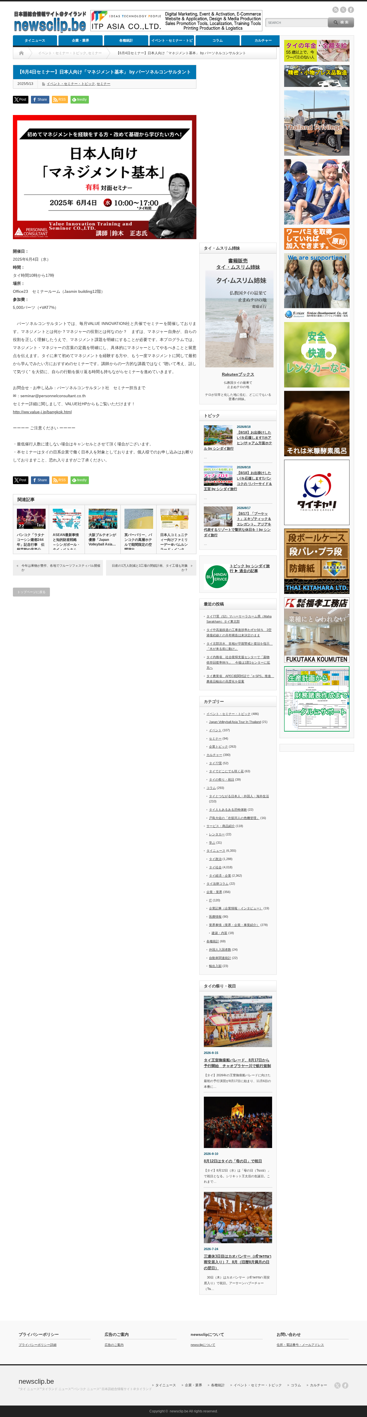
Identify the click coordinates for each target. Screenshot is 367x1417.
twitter (343, 10)
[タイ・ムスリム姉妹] (239, 365)
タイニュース (35, 40)
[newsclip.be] (50, 32)
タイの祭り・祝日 (221, 779)
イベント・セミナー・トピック (172, 42)
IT (210, 900)
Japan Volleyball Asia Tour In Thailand (235, 722)
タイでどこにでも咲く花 (226, 771)
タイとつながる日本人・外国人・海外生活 (239, 796)
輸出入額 (215, 966)
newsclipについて (203, 1344)
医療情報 (215, 916)
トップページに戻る (31, 592)
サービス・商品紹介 (220, 826)
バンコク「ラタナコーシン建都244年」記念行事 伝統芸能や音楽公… (30, 542)
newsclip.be (36, 1381)
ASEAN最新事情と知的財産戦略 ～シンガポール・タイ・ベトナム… (66, 542)
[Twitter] (337, 1385)
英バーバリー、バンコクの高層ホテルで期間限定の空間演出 (138, 542)
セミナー (103, 84)
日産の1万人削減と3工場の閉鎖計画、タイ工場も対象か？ (150, 568)
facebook (351, 10)
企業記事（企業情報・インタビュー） (236, 908)
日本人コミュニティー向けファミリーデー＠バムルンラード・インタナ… (174, 544)
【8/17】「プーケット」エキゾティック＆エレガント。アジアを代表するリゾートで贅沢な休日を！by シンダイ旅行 (237, 524)
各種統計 (126, 40)
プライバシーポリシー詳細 (37, 1344)
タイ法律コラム (217, 883)
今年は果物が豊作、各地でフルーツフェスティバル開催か (61, 568)
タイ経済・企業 (220, 875)
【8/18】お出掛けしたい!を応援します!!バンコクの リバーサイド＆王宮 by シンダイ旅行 (238, 481)
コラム (217, 40)
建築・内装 (219, 933)
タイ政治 (215, 859)
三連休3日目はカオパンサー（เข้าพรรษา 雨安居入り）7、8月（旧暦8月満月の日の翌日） (237, 1262)
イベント (215, 730)
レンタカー (217, 834)
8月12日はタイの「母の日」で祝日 (233, 1161)
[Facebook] (345, 1385)
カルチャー (263, 40)
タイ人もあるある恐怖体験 (228, 809)
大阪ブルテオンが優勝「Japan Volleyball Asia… (102, 539)
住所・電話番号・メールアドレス (300, 1344)
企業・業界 (80, 40)
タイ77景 (215, 763)
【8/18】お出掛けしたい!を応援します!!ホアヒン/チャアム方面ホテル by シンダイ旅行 (238, 440)
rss (335, 10)
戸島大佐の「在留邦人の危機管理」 (234, 818)
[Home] (21, 53)
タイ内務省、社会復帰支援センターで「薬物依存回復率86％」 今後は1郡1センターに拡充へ (238, 662)
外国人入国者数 (220, 949)
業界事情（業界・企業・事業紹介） (234, 925)
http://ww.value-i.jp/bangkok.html (42, 412)
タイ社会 (215, 867)
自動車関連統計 (220, 958)
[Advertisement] (238, 151)
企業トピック (218, 746)
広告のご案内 (114, 1344)
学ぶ (212, 842)
